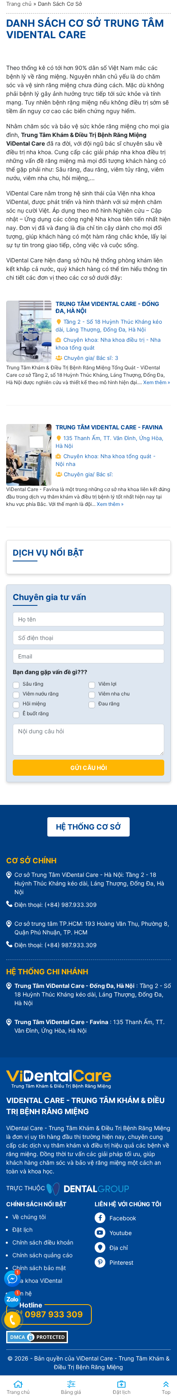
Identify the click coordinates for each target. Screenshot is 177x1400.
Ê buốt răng (36, 713)
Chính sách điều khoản (42, 1242)
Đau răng (108, 703)
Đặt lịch (22, 1229)
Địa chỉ (118, 1247)
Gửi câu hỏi (88, 767)
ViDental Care (94, 1358)
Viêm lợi (107, 684)
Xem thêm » (156, 382)
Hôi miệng (34, 703)
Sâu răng (33, 684)
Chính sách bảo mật (39, 1267)
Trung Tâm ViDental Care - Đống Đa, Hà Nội (107, 307)
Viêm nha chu (114, 694)
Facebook (122, 1218)
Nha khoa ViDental (37, 1280)
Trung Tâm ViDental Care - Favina (109, 427)
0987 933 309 (54, 1314)
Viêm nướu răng (40, 694)
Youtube (120, 1232)
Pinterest (121, 1262)
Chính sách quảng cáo (42, 1255)
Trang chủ (19, 3)
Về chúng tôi (29, 1216)
